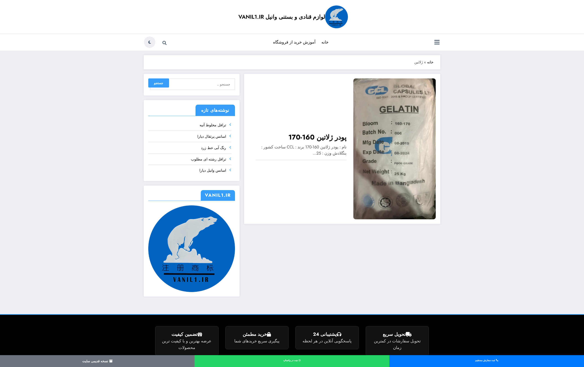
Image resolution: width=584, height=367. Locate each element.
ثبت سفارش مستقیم (485, 360)
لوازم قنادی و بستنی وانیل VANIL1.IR (281, 17)
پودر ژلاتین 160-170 (317, 137)
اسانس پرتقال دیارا (211, 136)
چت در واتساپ (290, 360)
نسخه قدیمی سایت (95, 361)
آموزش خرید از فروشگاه (294, 42)
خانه (324, 42)
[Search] (164, 43)
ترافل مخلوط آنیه (213, 125)
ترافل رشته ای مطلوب (208, 159)
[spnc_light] (149, 42)
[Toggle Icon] (436, 42)
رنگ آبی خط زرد (213, 147)
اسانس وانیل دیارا (212, 170)
